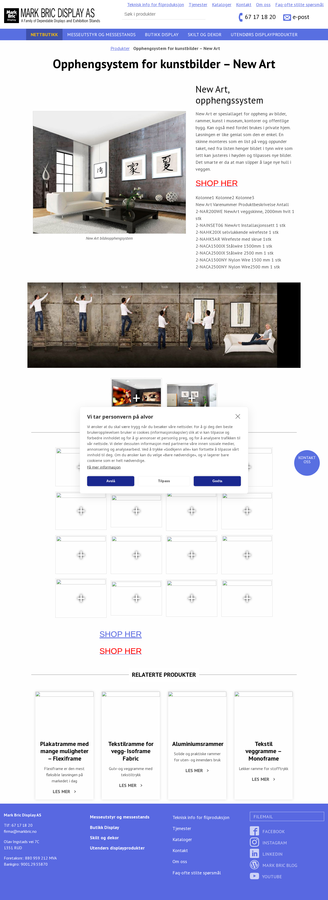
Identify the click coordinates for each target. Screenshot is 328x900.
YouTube (271, 876)
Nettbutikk (44, 34)
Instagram (274, 843)
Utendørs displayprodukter (264, 34)
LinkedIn (272, 854)
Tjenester (198, 4)
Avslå (110, 481)
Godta (217, 481)
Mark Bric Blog (279, 865)
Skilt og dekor (204, 34)
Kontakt (243, 4)
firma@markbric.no (20, 831)
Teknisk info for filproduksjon (155, 4)
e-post (301, 17)
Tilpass (164, 481)
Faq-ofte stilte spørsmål (299, 4)
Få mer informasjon (104, 466)
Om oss (263, 4)
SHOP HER (120, 634)
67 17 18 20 (260, 17)
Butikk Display (162, 34)
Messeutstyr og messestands (101, 34)
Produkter (120, 48)
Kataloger (221, 4)
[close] (238, 416)
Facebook (273, 831)
